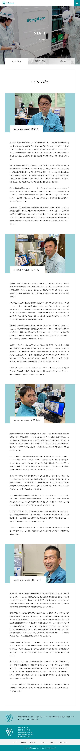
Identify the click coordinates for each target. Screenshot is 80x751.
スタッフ (44, 742)
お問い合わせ (63, 742)
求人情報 (63, 61)
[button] (40, 695)
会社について (33, 742)
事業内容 (23, 742)
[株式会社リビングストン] (8, 3)
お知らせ (53, 742)
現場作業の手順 (40, 61)
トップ (15, 742)
